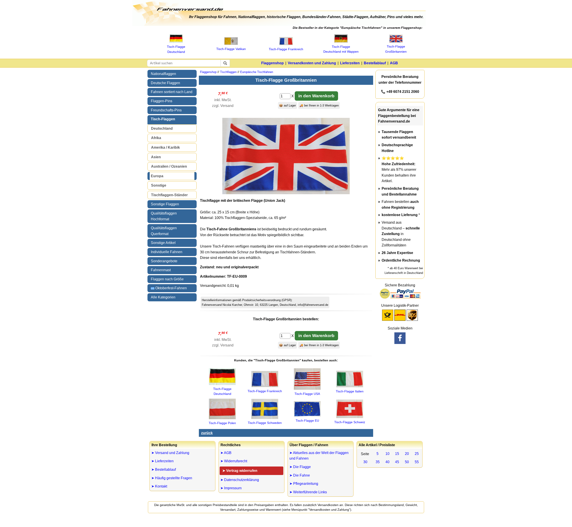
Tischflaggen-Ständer (169, 195)
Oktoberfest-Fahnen (170, 288)
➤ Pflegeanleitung (303, 483)
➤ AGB (225, 453)
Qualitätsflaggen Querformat (164, 231)
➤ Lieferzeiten (162, 461)
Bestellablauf (375, 63)
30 (365, 462)
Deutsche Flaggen (165, 83)
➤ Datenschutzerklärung (239, 480)
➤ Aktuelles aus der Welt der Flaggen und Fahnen (319, 455)
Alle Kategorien (163, 297)
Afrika (156, 138)
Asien (156, 157)
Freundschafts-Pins (166, 110)
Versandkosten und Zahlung (312, 63)
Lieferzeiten (350, 63)
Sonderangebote (164, 261)
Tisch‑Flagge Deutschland (176, 49)
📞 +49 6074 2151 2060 (400, 92)
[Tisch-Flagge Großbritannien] (286, 193)
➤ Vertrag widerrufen (239, 471)
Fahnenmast (161, 270)
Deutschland (162, 128)
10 (387, 454)
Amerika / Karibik (165, 147)
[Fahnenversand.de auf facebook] (400, 338)
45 (397, 462)
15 (397, 454)
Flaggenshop (272, 63)
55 (417, 462)
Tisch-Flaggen (163, 119)
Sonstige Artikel (163, 243)
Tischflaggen (228, 72)
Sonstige (158, 185)
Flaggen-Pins (161, 101)
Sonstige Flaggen (165, 204)
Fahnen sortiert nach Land (171, 92)
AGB (394, 63)
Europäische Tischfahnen (256, 72)
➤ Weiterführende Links (308, 492)
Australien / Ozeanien (169, 166)
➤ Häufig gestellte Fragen (171, 478)
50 (407, 462)
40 (387, 462)
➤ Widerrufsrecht (233, 461)
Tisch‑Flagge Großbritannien (396, 49)
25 (417, 454)
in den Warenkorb (316, 96)
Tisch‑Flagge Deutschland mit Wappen (341, 49)
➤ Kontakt (159, 486)
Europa (157, 176)
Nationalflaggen (163, 74)
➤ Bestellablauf (163, 469)
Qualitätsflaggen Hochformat (164, 216)
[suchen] (225, 63)
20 (407, 454)
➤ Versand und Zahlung (170, 453)
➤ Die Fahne (299, 475)
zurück (207, 433)
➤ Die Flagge (300, 467)
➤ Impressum (231, 488)
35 (378, 462)
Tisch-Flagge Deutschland (222, 391)
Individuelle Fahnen (166, 252)
